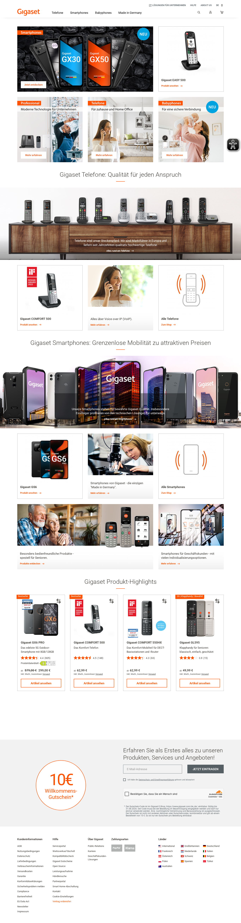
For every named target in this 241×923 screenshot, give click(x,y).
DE (217, 5)
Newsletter (22, 906)
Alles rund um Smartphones (118, 419)
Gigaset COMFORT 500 (89, 642)
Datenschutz (23, 856)
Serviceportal (59, 846)
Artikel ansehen (41, 683)
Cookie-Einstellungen (63, 896)
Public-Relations (96, 846)
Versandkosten (24, 871)
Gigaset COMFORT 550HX (144, 642)
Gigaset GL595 (190, 642)
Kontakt (56, 891)
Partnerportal (59, 881)
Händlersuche (60, 876)
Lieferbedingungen (26, 861)
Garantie (21, 876)
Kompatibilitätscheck (63, 856)
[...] (222, 13)
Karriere (92, 851)
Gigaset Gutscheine (62, 861)
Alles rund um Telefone (118, 250)
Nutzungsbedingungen (28, 851)
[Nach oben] (236, 910)
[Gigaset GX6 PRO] (41, 618)
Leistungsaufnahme (63, 871)
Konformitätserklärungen (29, 881)
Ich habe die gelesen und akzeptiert (161, 780)
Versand (46, 674)
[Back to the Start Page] (28, 12)
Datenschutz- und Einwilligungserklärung (156, 780)
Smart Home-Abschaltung (65, 886)
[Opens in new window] (43, 663)
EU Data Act (23, 901)
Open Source (59, 866)
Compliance (23, 891)
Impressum (23, 911)
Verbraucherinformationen (30, 866)
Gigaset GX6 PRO (32, 642)
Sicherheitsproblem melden (31, 886)
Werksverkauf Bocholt (64, 851)
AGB (19, 846)
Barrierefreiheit (24, 896)
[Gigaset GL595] (200, 618)
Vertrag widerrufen (62, 901)
